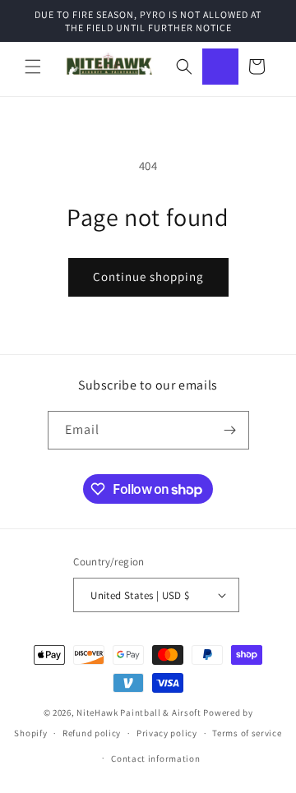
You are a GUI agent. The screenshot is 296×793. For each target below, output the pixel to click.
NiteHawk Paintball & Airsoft (138, 712)
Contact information (155, 758)
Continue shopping (148, 276)
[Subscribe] (230, 430)
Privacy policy (166, 733)
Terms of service (246, 733)
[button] (33, 66)
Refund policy (91, 733)
